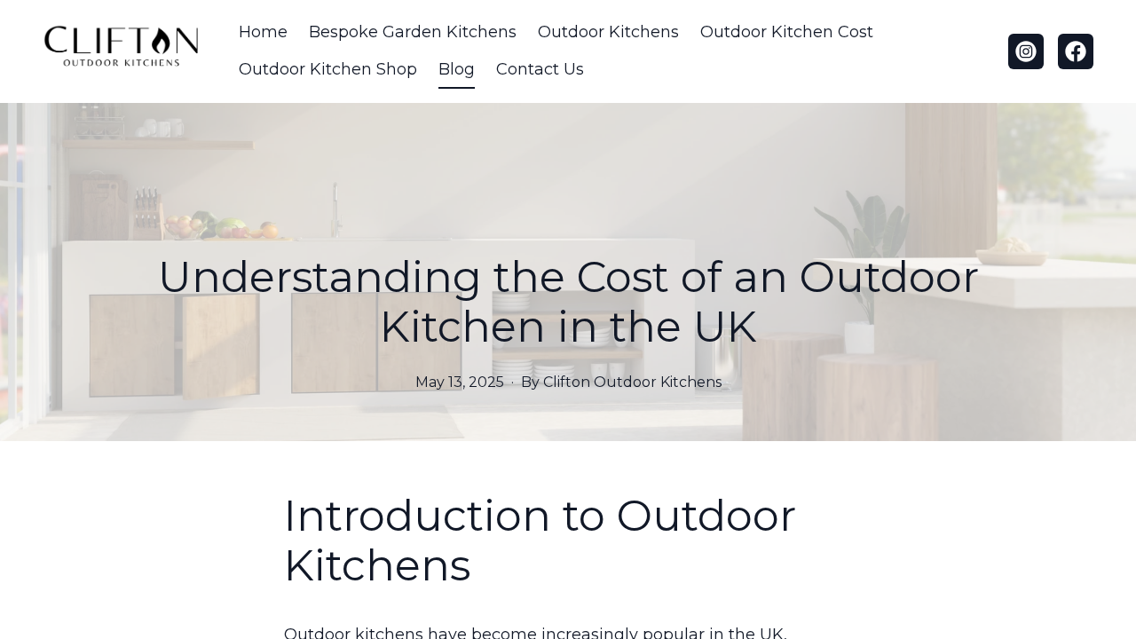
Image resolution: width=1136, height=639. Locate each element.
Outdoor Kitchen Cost (786, 32)
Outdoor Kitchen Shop (328, 69)
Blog (456, 69)
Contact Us (540, 69)
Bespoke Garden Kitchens (413, 32)
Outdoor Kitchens (608, 32)
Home (263, 32)
